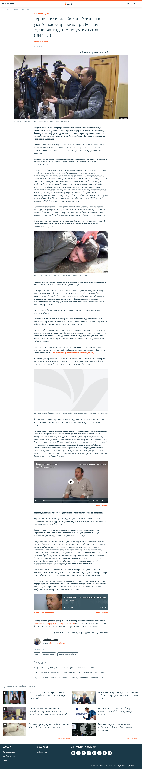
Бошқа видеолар (64, 738)
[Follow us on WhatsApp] (94, 753)
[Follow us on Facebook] (84, 753)
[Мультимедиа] (135, 3)
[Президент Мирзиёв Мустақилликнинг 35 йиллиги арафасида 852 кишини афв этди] (84, 697)
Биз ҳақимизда (9, 752)
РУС (128, 4)
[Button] (85, 52)
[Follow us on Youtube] (73, 753)
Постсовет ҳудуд (42, 14)
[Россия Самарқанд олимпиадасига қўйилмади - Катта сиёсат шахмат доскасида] (84, 729)
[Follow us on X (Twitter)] (99, 753)
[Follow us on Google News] (105, 753)
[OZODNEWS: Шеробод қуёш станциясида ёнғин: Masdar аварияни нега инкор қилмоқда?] (14, 697)
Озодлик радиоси (48, 467)
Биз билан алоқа (9, 756)
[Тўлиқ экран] (106, 500)
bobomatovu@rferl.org (57, 643)
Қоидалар (6, 760)
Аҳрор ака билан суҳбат (47, 464)
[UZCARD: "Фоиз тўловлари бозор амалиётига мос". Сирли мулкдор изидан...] (84, 713)
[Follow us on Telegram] (78, 753)
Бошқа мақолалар (133, 738)
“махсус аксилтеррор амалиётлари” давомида (54, 624)
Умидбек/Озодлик (41, 42)
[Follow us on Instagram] (89, 753)
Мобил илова (42, 752)
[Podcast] (110, 753)
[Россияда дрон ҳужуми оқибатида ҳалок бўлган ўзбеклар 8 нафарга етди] (14, 729)
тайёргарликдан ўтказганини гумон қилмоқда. (74, 353)
